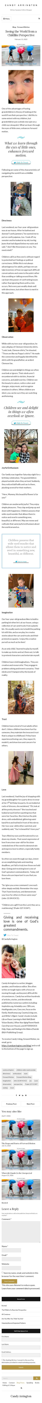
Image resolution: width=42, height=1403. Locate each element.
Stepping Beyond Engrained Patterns (14, 1323)
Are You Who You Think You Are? (12, 1319)
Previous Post (11, 1104)
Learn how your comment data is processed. (21, 1288)
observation (7, 1084)
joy (31, 1081)
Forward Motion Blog (24, 1077)
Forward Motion (8, 1077)
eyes (25, 1073)
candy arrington (8, 1070)
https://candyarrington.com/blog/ (16, 1045)
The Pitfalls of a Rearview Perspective (14, 1310)
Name (5, 1246)
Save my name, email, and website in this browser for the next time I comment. (20, 1274)
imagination (7, 1081)
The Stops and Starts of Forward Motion (18, 1143)
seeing (5, 1088)
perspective (18, 1084)
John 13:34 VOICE (20, 1081)
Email (5, 1255)
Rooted (5, 1203)
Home (5, 1383)
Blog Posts (20, 1383)
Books (37, 1383)
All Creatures (6, 1314)
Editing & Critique (9, 1385)
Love (36, 1081)
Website (5, 1264)
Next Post (30, 1104)
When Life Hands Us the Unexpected (17, 1173)
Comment (6, 1219)
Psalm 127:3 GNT (31, 1084)
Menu (7, 19)
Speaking (30, 1383)
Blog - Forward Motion (21, 27)
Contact (12, 1383)
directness (6, 1073)
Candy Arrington (21, 1396)
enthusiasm (17, 1073)
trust (12, 1088)
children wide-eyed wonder (26, 1070)
